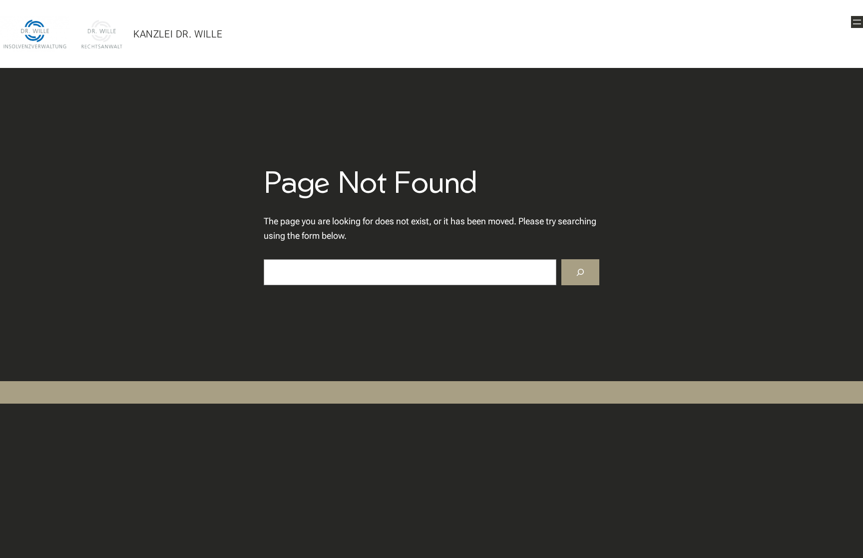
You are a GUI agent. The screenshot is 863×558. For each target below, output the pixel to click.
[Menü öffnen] (857, 22)
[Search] (580, 272)
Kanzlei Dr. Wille (177, 34)
